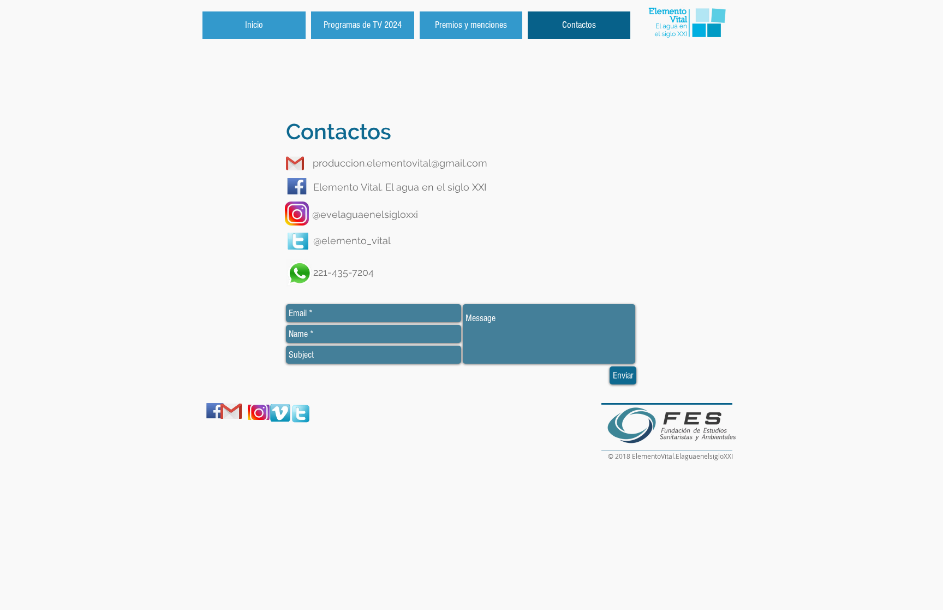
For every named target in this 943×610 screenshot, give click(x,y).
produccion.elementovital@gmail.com (400, 163)
